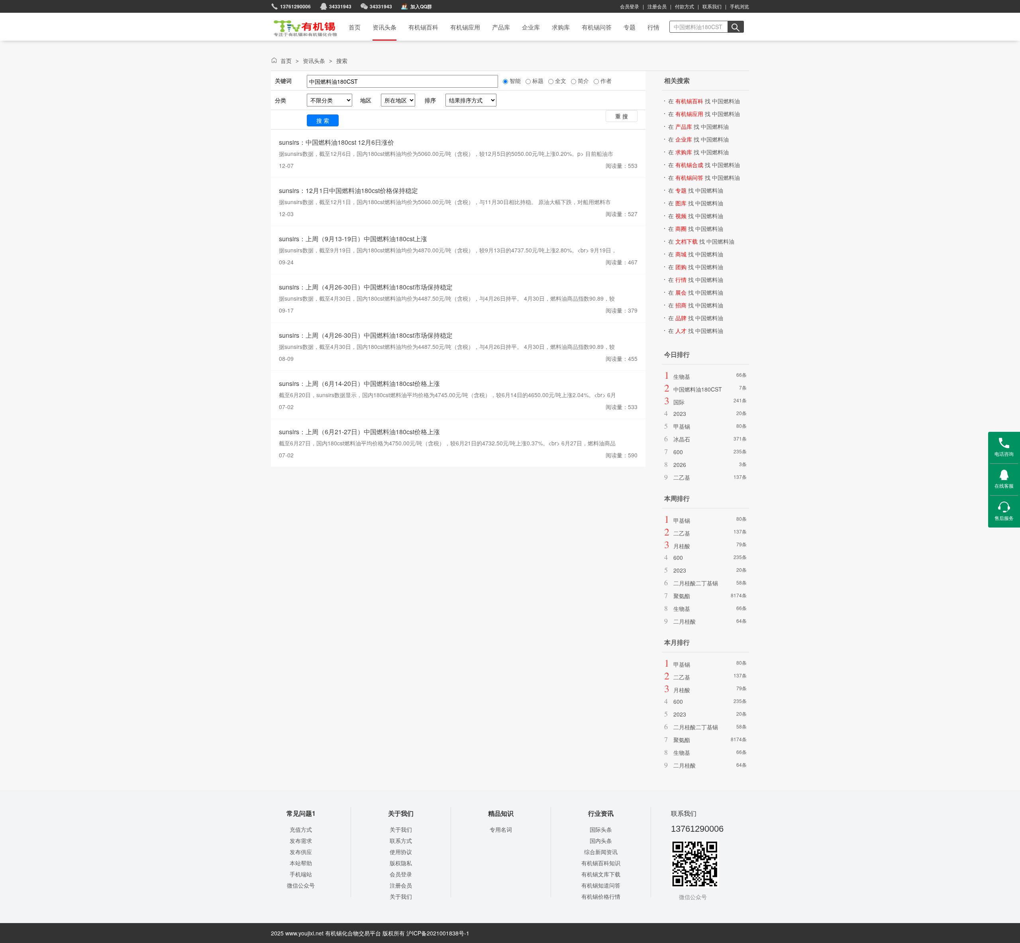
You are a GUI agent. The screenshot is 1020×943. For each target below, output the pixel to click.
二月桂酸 (684, 621)
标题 (537, 81)
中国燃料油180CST (697, 389)
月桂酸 (681, 546)
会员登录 (629, 6)
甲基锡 (681, 426)
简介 (582, 81)
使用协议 (401, 852)
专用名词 (501, 829)
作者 (605, 81)
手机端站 (301, 874)
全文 (559, 81)
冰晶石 (681, 439)
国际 (679, 402)
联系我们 (712, 6)
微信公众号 (301, 885)
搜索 (341, 61)
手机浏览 (739, 6)
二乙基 (681, 477)
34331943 (381, 6)
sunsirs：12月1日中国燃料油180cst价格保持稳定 (348, 190)
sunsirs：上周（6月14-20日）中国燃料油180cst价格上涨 (359, 383)
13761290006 (295, 6)
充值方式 (301, 829)
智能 (514, 81)
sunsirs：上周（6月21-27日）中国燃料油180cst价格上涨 (359, 431)
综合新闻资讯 (601, 852)
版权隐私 (401, 863)
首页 (300, 25)
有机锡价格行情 (600, 896)
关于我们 (401, 829)
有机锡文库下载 (600, 874)
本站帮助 (301, 863)
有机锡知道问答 (600, 885)
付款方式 (684, 6)
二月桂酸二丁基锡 (695, 583)
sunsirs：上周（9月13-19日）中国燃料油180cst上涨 (353, 238)
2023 (679, 413)
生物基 (681, 376)
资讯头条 (314, 61)
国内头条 (601, 841)
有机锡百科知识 (600, 863)
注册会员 (657, 6)
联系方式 (401, 841)
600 (678, 452)
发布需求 (301, 841)
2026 (679, 465)
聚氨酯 (681, 596)
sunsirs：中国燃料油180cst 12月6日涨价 (336, 142)
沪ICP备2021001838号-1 (437, 933)
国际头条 (601, 829)
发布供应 (301, 852)
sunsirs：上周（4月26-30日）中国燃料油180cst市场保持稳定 (366, 286)
